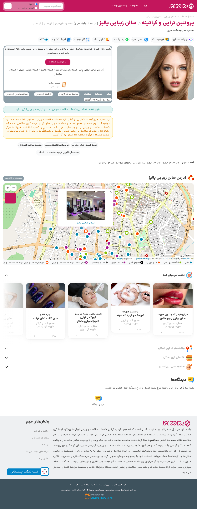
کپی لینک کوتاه (59, 39)
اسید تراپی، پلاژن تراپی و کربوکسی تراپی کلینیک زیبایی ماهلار (88, 318)
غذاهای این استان (174, 357)
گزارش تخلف (99, 39)
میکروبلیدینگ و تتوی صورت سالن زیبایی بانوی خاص (173, 317)
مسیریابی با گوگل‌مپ (13, 178)
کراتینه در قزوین (43, 94)
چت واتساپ (118, 39)
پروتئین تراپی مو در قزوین (97, 99)
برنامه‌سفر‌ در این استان (171, 348)
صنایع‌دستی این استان (172, 367)
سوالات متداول (40, 438)
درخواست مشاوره (180, 39)
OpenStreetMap (142, 258)
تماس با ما (43, 459)
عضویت (134, 5)
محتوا (32, 4)
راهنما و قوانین (41, 431)
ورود (145, 5)
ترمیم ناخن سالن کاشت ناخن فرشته (45, 317)
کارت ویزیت (79, 39)
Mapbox (186, 258)
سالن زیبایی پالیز (86, 223)
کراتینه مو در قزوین (68, 94)
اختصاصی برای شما (174, 275)
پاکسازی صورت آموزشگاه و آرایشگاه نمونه (130, 314)
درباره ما (45, 445)
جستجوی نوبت (120, 5)
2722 (41, 39)
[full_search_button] (8, 6)
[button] (128, 254)
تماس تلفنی (138, 39)
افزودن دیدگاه (158, 39)
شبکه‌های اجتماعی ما (37, 452)
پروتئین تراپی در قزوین (17, 94)
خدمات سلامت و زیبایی (28, 9)
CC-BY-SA (167, 258)
